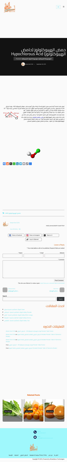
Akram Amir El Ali (10, 331)
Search (5, 296)
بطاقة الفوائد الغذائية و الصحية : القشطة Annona (17, 318)
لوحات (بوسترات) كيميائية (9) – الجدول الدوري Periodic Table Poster (35, 331)
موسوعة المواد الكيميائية (30, 59)
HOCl (6, 213)
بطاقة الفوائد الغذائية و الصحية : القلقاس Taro (17, 320)
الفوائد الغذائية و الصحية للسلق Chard (14, 309)
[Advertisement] (33, 26)
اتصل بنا (56, 455)
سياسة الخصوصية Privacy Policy (38, 455)
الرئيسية (11, 455)
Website (62, 253)
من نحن (50, 455)
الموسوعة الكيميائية (44, 59)
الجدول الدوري (24, 455)
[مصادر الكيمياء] (10, 7)
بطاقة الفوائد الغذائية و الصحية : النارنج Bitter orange (18, 315)
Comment (61, 259)
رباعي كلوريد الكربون (37, 117)
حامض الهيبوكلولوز (15, 213)
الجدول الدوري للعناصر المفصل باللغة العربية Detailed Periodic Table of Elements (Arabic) (33, 335)
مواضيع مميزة (8, 411)
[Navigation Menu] (58, 7)
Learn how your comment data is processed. (41, 283)
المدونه (16, 455)
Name (20, 253)
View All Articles (14, 229)
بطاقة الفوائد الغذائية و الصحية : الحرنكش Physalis (18, 312)
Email (41, 253)
